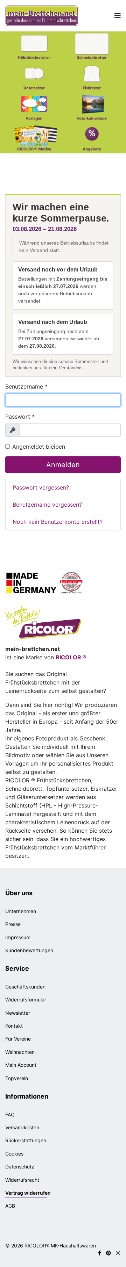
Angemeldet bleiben (38, 446)
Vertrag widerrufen (28, 1193)
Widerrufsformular (25, 999)
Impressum (17, 937)
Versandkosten (22, 1127)
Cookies (14, 1154)
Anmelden (63, 465)
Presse (13, 924)
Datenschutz (19, 1167)
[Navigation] (117, 15)
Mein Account (20, 1065)
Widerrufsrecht (22, 1180)
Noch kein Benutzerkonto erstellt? (58, 521)
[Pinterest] (108, 1253)
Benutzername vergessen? (47, 504)
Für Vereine (18, 1039)
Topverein (16, 1078)
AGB (10, 1206)
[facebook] (99, 1253)
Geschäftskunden (25, 987)
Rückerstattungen (25, 1140)
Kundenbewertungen (29, 950)
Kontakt (14, 1026)
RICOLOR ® (71, 657)
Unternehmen (20, 911)
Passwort (20, 416)
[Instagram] (118, 1253)
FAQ (10, 1114)
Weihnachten (20, 1052)
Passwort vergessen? (41, 487)
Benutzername (26, 386)
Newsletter (17, 1013)
